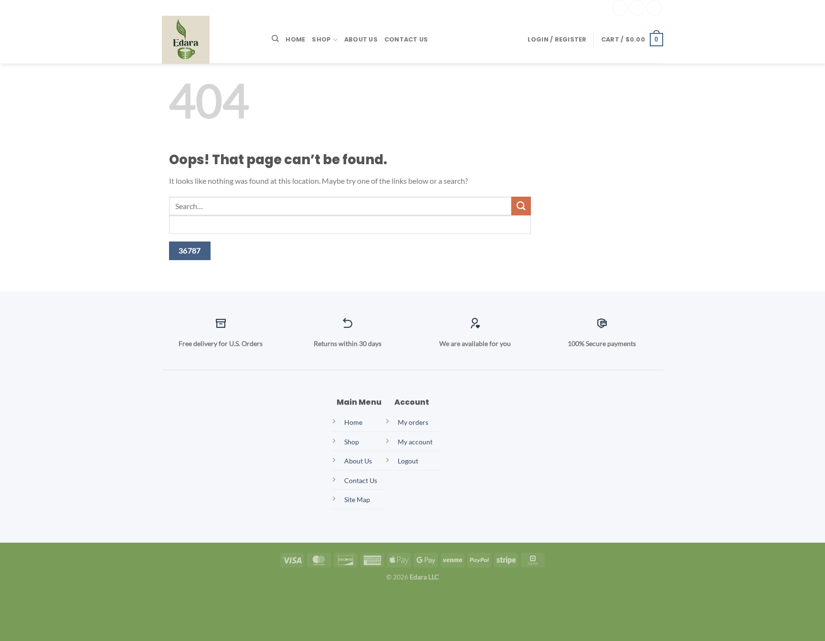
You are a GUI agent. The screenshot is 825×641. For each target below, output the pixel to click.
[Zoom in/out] (9, 598)
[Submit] (520, 206)
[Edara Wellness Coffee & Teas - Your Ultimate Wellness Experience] (209, 39)
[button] (557, 39)
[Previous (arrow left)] (9, 624)
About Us (361, 39)
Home (295, 39)
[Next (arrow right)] (37, 624)
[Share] (64, 598)
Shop (321, 39)
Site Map (357, 499)
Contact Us (406, 39)
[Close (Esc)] (92, 598)
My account (415, 442)
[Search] (275, 39)
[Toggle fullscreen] (37, 598)
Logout (408, 461)
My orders (413, 422)
